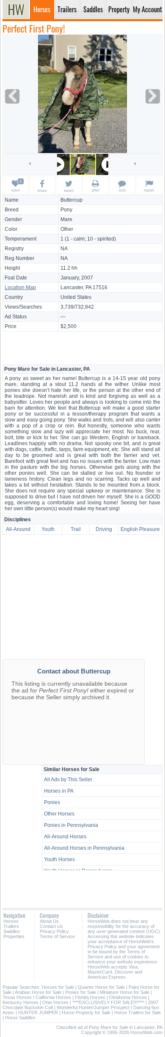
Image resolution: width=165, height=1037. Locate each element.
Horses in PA (59, 791)
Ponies (52, 802)
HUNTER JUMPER (38, 1012)
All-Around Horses (65, 837)
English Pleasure (140, 529)
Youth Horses (59, 859)
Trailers (11, 926)
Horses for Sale (58, 987)
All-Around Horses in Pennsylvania (84, 848)
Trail (76, 529)
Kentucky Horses (20, 1002)
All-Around (18, 529)
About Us (49, 921)
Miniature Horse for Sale (124, 992)
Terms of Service (57, 936)
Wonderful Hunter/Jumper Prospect (93, 1007)
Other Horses (59, 814)
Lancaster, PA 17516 (83, 287)
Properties (14, 936)
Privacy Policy (54, 931)
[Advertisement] (82, 347)
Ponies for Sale (80, 992)
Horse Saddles (20, 1017)
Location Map (20, 287)
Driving (104, 529)
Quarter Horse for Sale (101, 987)
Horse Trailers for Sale (137, 1012)
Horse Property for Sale (86, 1012)
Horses (11, 921)
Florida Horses (90, 997)
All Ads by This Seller (68, 780)
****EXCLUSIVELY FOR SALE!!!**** (108, 1002)
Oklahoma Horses (128, 997)
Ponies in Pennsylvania (71, 825)
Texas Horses (17, 997)
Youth (48, 529)
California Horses (53, 997)
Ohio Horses (55, 1002)
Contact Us (51, 926)
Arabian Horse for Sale (38, 992)
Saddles (11, 931)
